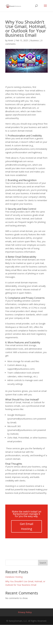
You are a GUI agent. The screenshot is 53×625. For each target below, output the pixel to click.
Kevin (10, 40)
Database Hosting (14, 576)
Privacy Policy (25, 612)
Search (43, 562)
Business (34, 40)
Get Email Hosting (26, 526)
